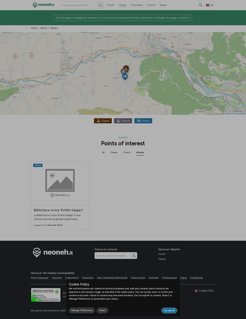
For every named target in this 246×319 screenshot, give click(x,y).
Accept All (169, 310)
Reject (102, 310)
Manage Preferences (81, 310)
